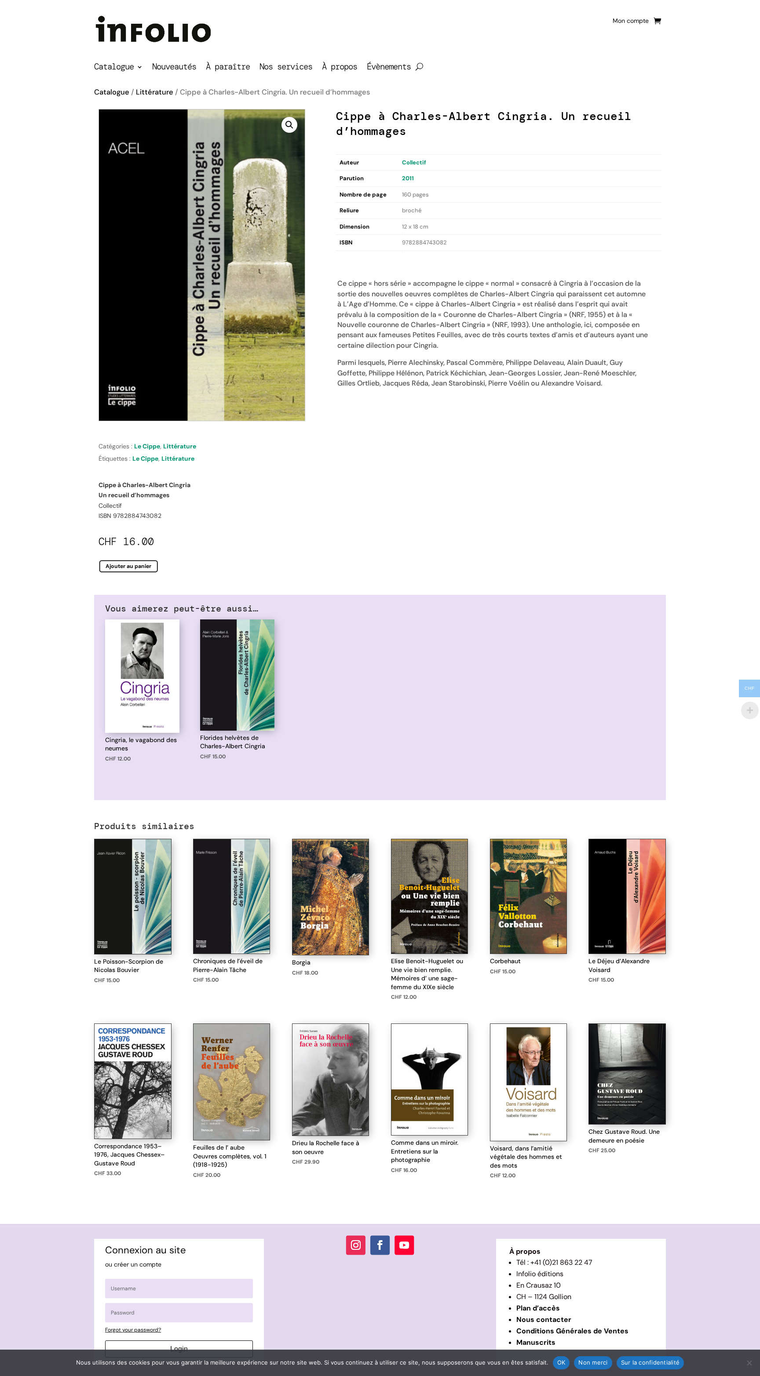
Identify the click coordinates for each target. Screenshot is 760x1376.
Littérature (154, 92)
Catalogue (114, 68)
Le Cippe (147, 446)
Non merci (592, 1362)
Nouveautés (174, 68)
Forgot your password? (133, 1329)
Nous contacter (543, 1319)
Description (354, 260)
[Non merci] (749, 1362)
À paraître (228, 68)
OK (561, 1362)
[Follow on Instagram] (355, 1245)
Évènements (389, 68)
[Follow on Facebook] (380, 1245)
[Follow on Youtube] (404, 1245)
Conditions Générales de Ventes (572, 1331)
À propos (339, 68)
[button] (289, 125)
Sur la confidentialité (650, 1362)
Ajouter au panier (129, 566)
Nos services (285, 68)
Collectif (414, 162)
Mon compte (631, 21)
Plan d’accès (538, 1308)
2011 (408, 178)
